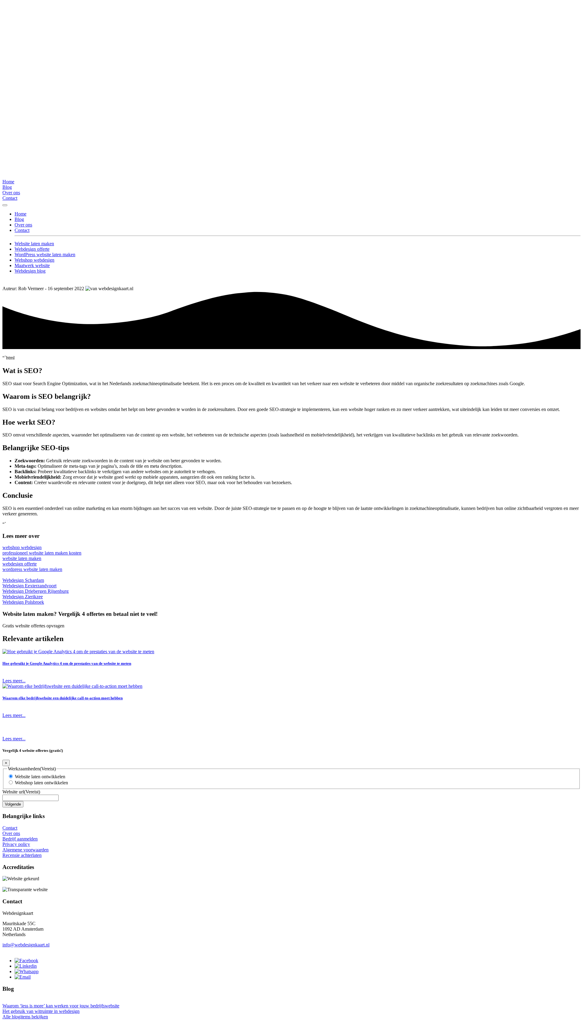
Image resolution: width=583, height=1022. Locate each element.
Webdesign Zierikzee (22, 596)
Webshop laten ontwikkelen (41, 782)
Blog (7, 187)
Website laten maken (34, 243)
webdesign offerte (19, 563)
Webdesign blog (30, 270)
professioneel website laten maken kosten (41, 552)
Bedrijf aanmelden (20, 838)
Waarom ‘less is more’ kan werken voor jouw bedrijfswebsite (60, 1005)
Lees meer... (14, 680)
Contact (9, 198)
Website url (21, 791)
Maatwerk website (32, 265)
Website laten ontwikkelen (40, 776)
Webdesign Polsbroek (23, 602)
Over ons (11, 192)
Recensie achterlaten (22, 855)
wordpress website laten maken (32, 569)
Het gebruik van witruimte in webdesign (41, 1011)
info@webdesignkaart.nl (25, 944)
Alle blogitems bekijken (25, 1016)
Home (8, 181)
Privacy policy (16, 844)
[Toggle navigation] (4, 205)
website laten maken (21, 558)
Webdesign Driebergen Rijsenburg (35, 591)
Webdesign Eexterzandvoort (29, 585)
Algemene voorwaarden (25, 849)
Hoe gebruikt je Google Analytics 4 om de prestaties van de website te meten (66, 663)
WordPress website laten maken (45, 254)
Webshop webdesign (34, 260)
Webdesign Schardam (23, 580)
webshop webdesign (22, 547)
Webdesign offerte (32, 249)
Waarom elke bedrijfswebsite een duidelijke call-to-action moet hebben (62, 698)
